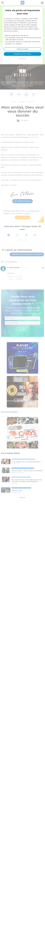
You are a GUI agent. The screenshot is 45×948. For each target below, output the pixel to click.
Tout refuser (22, 58)
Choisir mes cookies (22, 49)
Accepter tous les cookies (22, 54)
